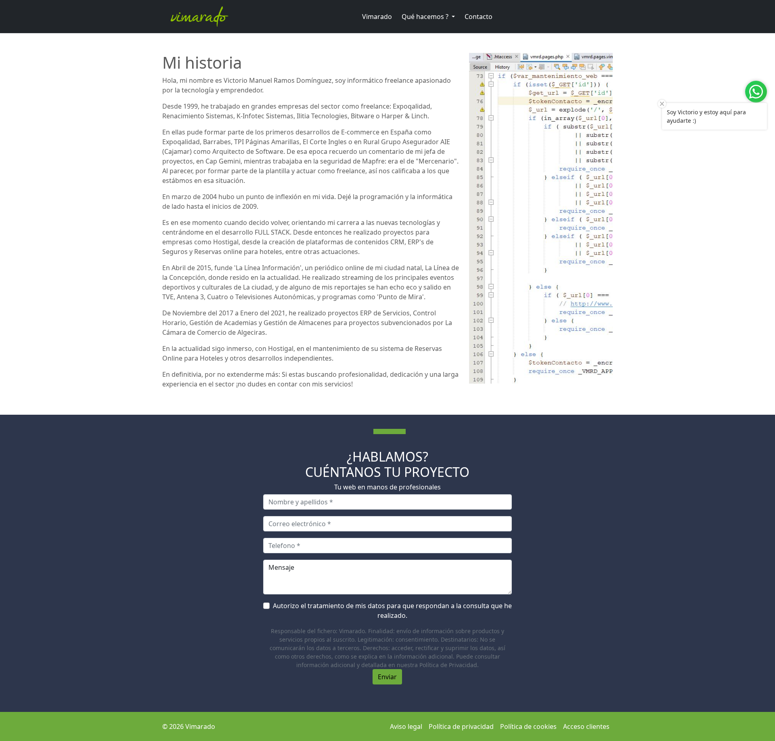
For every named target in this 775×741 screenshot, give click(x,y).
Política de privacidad (461, 726)
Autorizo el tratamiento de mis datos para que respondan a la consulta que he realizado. (392, 610)
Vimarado (377, 16)
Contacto (478, 16)
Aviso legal (406, 726)
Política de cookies (528, 726)
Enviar (387, 676)
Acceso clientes (586, 726)
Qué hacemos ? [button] (426, 16)
